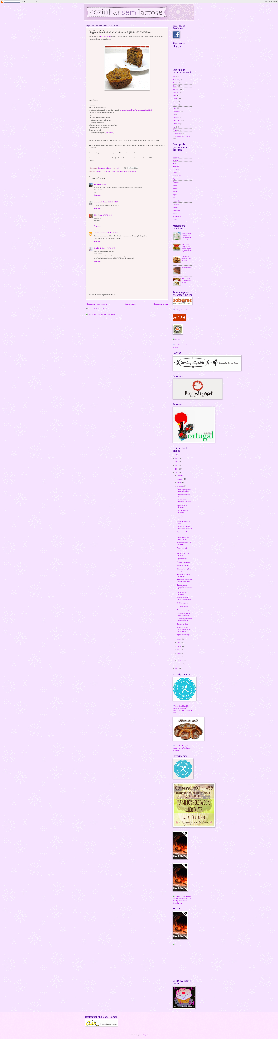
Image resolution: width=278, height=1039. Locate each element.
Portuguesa (176, 210)
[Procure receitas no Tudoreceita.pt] (180, 310)
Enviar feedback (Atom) (101, 309)
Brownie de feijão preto (184, 610)
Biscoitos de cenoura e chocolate (184, 575)
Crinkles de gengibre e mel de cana (186, 258)
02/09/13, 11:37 (107, 215)
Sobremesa (123, 171)
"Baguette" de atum (183, 565)
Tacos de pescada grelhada (182, 511)
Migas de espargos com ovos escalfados (184, 619)
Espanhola (176, 179)
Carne (175, 86)
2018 (177, 455)
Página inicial (130, 303)
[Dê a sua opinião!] (131, 168)
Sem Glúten (176, 120)
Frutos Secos (115, 171)
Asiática (175, 160)
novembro (180, 479)
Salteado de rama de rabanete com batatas (184, 527)
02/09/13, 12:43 (113, 233)
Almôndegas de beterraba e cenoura (184, 501)
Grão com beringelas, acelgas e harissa (184, 570)
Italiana (175, 198)
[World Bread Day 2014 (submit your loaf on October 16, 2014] (182, 750)
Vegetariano (132, 171)
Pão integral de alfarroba (181, 593)
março (179, 657)
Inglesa (175, 194)
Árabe (175, 220)
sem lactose (109, 132)
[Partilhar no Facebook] (135, 168)
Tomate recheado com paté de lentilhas (184, 490)
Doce (103, 171)
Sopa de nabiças (182, 558)
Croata (175, 172)
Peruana (175, 207)
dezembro (180, 475)
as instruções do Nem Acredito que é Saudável (136, 110)
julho (179, 642)
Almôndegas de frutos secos (184, 517)
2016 (177, 462)
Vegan (175, 130)
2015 (177, 465)
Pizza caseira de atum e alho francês (186, 280)
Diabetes (175, 89)
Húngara (175, 188)
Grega (175, 185)
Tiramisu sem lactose (183, 562)
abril (178, 653)
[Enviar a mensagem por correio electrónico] (124, 168)
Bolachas (176, 80)
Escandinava (177, 176)
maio (179, 650)
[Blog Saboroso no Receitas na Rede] (182, 347)
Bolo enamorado (187, 267)
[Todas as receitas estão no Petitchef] (179, 320)
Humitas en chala (182, 624)
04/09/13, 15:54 (110, 248)
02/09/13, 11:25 (107, 184)
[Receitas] (176, 339)
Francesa (176, 182)
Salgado (175, 117)
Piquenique (176, 111)
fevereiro (180, 660)
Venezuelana (177, 216)
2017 (177, 458)
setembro (180, 486)
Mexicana (176, 204)
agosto (179, 639)
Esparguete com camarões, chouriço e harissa (184, 587)
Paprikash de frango (183, 634)
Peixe (174, 108)
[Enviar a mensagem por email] (128, 168)
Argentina (176, 157)
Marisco (175, 102)
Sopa (174, 127)
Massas (175, 105)
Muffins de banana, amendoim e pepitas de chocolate (184, 629)
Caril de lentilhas (182, 606)
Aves (174, 76)
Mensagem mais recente (96, 303)
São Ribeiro (98, 184)
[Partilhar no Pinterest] (137, 168)
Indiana (175, 191)
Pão (174, 114)
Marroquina (176, 201)
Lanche (175, 98)
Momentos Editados (100, 202)
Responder (97, 195)
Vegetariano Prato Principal (181, 136)
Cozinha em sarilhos (101, 233)
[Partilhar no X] (133, 168)
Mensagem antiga (160, 303)
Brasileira (176, 166)
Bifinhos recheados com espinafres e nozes (184, 580)
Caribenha (176, 169)
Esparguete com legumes (182, 506)
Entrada (175, 92)
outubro (179, 482)
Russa (175, 213)
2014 (177, 469)
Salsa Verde (98, 215)
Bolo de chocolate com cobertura (184, 543)
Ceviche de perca (182, 603)
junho (179, 646)
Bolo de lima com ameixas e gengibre (184, 598)
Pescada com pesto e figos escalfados (183, 614)
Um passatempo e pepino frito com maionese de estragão (187, 236)
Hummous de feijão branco (183, 554)
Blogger (145, 1035)
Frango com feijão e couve (183, 549)
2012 (177, 668)
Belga (174, 163)
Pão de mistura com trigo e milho (183, 538)
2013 (177, 472)
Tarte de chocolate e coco (183, 495)
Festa (108, 171)
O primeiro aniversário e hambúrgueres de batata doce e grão (187, 248)
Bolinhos (98, 171)
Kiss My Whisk (105, 36)
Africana (175, 154)
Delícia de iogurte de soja (183, 522)
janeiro (179, 664)
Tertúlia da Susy (99, 248)
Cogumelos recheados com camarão (184, 533)
